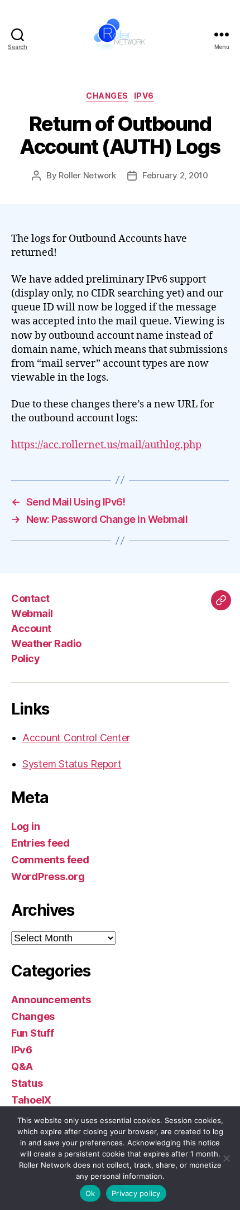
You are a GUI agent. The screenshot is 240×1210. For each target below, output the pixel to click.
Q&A (22, 1066)
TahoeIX (31, 1100)
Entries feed (40, 843)
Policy (25, 658)
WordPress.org (48, 876)
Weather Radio (46, 643)
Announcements (51, 999)
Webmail (32, 613)
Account (31, 628)
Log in (25, 826)
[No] (226, 1158)
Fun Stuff (32, 1033)
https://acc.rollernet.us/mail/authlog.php (106, 445)
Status (26, 1083)
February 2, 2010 (175, 175)
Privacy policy (136, 1193)
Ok (90, 1193)
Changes (107, 95)
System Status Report (72, 764)
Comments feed (50, 860)
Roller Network (87, 175)
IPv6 (144, 95)
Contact (30, 598)
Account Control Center (76, 738)
